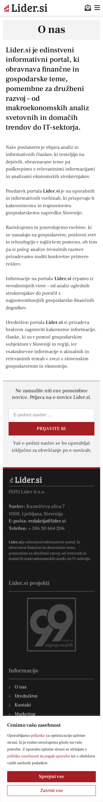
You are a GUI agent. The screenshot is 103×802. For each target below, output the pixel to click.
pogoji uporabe (57, 756)
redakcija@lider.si (47, 521)
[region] (51, 759)
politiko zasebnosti (23, 756)
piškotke (38, 735)
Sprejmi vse (51, 776)
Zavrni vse (51, 790)
